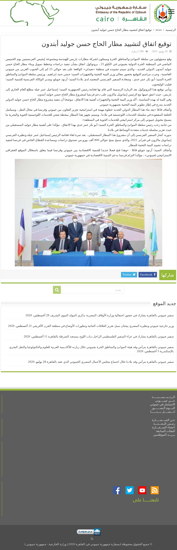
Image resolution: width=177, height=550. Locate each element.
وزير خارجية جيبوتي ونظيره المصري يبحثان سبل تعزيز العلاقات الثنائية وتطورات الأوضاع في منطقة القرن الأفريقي (103, 326)
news (159, 30)
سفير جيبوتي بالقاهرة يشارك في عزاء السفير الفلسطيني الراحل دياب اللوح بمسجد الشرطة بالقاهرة (111, 336)
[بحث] (57, 290)
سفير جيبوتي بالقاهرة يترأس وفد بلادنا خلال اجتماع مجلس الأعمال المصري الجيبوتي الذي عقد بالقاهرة (110, 361)
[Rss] (92, 538)
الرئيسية (170, 30)
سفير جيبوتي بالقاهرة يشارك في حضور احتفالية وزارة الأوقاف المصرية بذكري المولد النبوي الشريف (112, 315)
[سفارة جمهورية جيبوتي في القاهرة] (88, 13)
